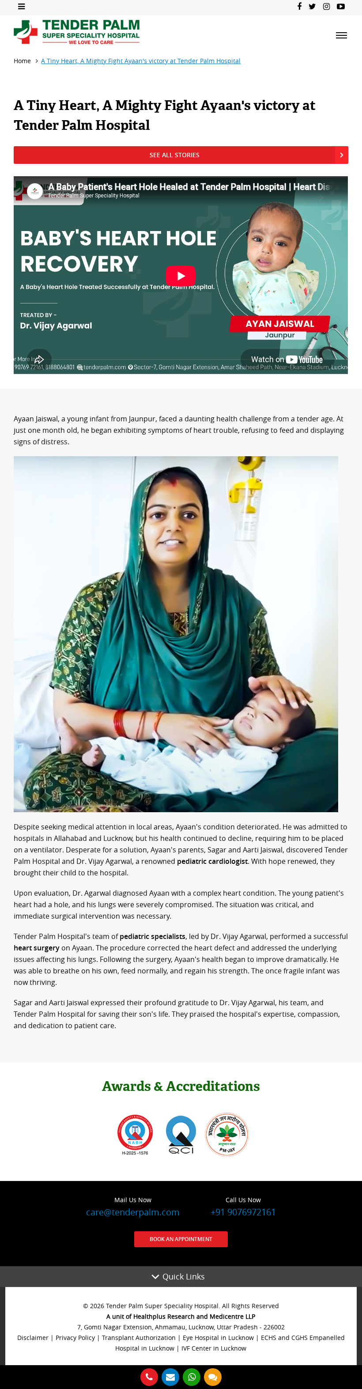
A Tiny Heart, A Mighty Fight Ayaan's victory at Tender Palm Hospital (141, 61)
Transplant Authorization (139, 1337)
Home (22, 61)
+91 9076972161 (243, 1207)
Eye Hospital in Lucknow (218, 1337)
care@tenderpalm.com (133, 1207)
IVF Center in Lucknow (213, 1348)
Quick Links (183, 1276)
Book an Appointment (181, 1239)
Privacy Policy (75, 1337)
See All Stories (175, 155)
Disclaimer (33, 1337)
